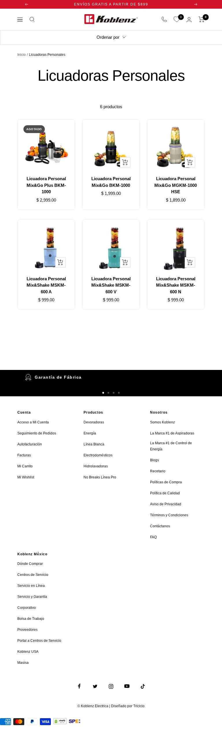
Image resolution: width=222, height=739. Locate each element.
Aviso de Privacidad (165, 504)
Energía (90, 433)
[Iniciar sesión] (189, 19)
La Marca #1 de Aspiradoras (172, 433)
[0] (177, 19)
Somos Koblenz (162, 422)
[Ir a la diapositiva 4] (119, 393)
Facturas (24, 455)
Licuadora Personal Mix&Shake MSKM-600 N (175, 285)
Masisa (23, 663)
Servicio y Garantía (32, 597)
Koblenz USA (27, 652)
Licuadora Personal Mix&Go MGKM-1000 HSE (175, 185)
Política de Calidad (165, 493)
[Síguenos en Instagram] (111, 686)
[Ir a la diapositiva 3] (113, 393)
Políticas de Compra (166, 482)
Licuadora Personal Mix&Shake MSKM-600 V (111, 285)
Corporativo (26, 608)
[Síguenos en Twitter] (95, 686)
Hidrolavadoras (96, 466)
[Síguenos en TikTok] (143, 686)
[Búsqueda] (32, 19)
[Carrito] (202, 19)
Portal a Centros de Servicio (39, 641)
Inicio (21, 55)
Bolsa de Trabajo (30, 619)
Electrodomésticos (98, 455)
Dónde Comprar (30, 564)
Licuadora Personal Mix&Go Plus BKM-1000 (46, 185)
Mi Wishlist (25, 477)
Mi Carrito (25, 466)
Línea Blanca (94, 444)
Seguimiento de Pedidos (36, 433)
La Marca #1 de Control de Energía (171, 446)
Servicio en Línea (31, 586)
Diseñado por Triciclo (128, 706)
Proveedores (27, 630)
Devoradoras (94, 422)
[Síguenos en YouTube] (127, 686)
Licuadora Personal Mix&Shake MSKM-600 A (46, 285)
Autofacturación (29, 444)
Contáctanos (160, 526)
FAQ (153, 537)
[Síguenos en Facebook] (79, 686)
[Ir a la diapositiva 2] (108, 393)
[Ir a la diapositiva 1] (103, 393)
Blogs (154, 460)
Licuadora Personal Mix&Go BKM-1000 (111, 182)
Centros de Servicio (32, 575)
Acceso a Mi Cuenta (33, 422)
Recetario (157, 471)
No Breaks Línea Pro (100, 477)
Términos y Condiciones (169, 515)
